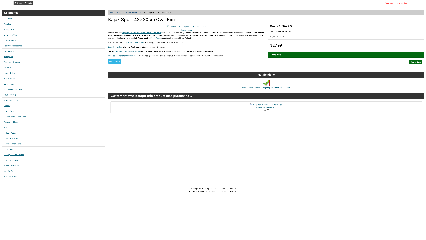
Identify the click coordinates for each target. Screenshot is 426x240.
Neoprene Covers (12, 160)
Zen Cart (232, 188)
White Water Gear (11, 100)
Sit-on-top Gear (10, 35)
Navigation (8, 57)
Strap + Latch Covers (14, 155)
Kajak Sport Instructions (134, 42)
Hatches (120, 12)
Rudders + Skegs (11, 122)
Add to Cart (416, 62)
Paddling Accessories (13, 46)
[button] (422, 229)
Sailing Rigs (9, 84)
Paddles (7, 24)
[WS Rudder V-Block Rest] (266, 105)
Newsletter (32, 185)
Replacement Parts (134, 12)
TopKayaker (211, 188)
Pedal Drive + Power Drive (15, 116)
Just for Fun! (9, 171)
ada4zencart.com (209, 191)
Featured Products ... (12, 176)
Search (418, 3)
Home (19, 3)
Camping (8, 106)
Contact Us (18, 185)
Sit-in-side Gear (10, 40)
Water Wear (9, 67)
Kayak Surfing (10, 95)
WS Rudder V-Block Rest (266, 107)
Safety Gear (9, 29)
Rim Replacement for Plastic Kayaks (123, 56)
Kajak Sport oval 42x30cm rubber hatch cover (141, 33)
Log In (29, 3)
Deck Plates (10, 133)
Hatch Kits (9, 149)
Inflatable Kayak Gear (13, 89)
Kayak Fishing (10, 78)
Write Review (114, 61)
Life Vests (8, 18)
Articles (6, 185)
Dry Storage (9, 51)
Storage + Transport (12, 62)
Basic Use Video (115, 47)
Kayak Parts (9, 111)
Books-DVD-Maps (11, 165)
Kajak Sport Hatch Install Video (126, 51)
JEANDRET (232, 191)
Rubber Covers (11, 138)
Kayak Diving (9, 73)
